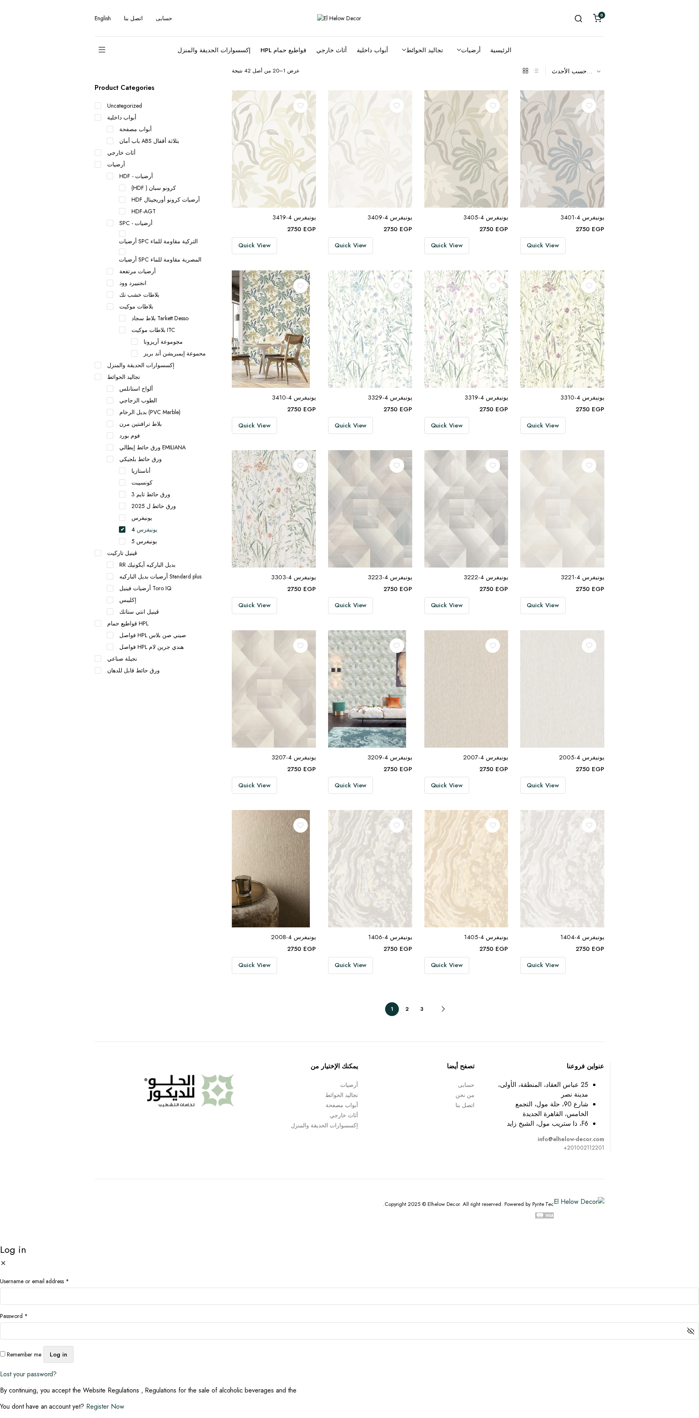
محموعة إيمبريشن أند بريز (175, 353)
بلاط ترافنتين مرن (140, 424)
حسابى (164, 18)
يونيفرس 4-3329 (390, 397)
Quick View (254, 245)
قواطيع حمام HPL (284, 50)
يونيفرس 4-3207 (293, 757)
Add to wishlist (300, 106)
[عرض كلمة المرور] (690, 1330)
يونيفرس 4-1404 (582, 937)
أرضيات (471, 50)
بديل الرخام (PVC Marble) (149, 412)
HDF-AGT (143, 211)
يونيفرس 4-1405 (486, 937)
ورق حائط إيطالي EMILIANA (152, 447)
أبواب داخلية (372, 50)
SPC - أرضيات (136, 223)
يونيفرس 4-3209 (389, 757)
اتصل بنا (133, 18)
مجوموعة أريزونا (163, 342)
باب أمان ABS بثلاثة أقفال (149, 141)
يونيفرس (141, 518)
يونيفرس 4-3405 (485, 217)
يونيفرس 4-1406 (390, 937)
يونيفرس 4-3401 (582, 217)
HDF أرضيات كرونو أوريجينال (165, 200)
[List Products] (536, 71)
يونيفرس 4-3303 (293, 577)
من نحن (464, 1095)
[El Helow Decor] (349, 18)
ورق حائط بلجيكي (140, 459)
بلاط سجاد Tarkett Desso (160, 318)
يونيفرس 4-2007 (485, 757)
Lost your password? (28, 1374)
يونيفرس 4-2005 (581, 757)
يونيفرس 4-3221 (582, 577)
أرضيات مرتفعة (137, 271)
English (103, 18)
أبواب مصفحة (135, 129)
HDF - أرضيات (136, 176)
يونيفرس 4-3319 (486, 397)
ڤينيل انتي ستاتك (139, 612)
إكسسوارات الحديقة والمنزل (214, 50)
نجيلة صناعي (122, 659)
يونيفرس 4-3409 (389, 217)
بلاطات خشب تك (139, 295)
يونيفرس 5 (144, 541)
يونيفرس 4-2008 (293, 937)
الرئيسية (500, 50)
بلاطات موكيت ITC (153, 330)
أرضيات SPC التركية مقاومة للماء (158, 241)
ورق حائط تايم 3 (150, 494)
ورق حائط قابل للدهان (133, 670)
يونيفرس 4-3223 (390, 577)
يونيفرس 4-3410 (294, 397)
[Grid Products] (525, 71)
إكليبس (127, 600)
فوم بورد (129, 436)
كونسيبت (142, 482)
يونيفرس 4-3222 (486, 577)
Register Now (105, 1406)
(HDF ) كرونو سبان (153, 188)
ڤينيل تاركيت (122, 553)
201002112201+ (583, 1148)
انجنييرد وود (132, 283)
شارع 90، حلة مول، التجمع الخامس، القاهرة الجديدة (551, 1108)
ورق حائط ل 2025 (153, 506)
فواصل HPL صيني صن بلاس (152, 635)
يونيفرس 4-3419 (294, 217)
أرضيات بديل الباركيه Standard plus (160, 576)
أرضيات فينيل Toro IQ (145, 588)
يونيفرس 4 (144, 529)
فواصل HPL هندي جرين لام (151, 647)
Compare (303, 122)
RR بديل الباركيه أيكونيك (147, 565)
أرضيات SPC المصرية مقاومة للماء (160, 259)
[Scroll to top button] (681, 1400)
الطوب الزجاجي (138, 400)
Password (14, 1316)
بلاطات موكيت (136, 306)
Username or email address (34, 1281)
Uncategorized (124, 106)
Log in (58, 1354)
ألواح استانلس (136, 389)
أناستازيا (140, 471)
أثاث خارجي (331, 50)
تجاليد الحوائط (424, 50)
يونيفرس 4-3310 (582, 397)
